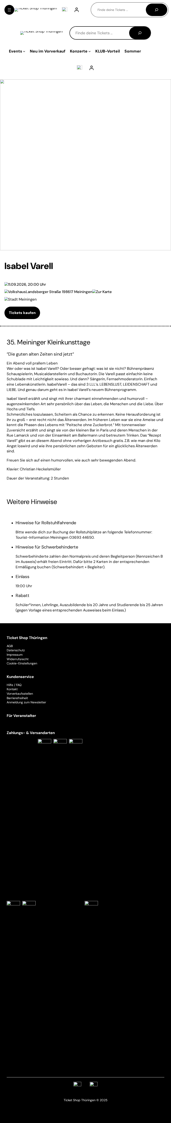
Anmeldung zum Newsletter (26, 702)
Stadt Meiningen (22, 299)
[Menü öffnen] (9, 9)
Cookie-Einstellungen (22, 663)
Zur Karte (104, 291)
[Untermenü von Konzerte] (89, 51)
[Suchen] (156, 10)
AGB (10, 646)
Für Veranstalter (21, 715)
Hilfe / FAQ (14, 685)
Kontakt (12, 689)
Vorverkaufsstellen (20, 694)
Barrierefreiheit (17, 698)
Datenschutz (16, 650)
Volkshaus (17, 291)
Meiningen (83, 291)
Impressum (14, 655)
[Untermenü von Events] (24, 51)
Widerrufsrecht (17, 659)
